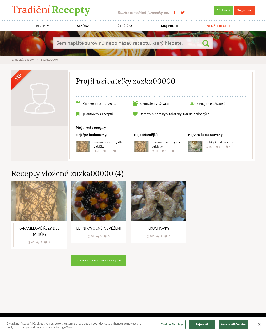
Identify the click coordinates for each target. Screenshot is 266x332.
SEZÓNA (83, 26)
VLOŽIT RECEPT (218, 26)
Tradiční (50, 9)
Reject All (202, 324)
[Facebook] (174, 13)
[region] (133, 324)
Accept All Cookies (233, 324)
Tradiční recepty (22, 59)
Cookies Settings (172, 324)
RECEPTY (42, 26)
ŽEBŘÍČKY (125, 26)
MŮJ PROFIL (170, 26)
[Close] (259, 324)
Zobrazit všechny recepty (98, 260)
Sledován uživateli (155, 103)
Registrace (244, 10)
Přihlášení (223, 10)
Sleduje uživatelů (211, 103)
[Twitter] (183, 13)
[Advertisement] (223, 243)
